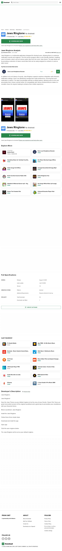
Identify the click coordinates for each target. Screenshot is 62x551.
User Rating (21, 36)
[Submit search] (12, 2)
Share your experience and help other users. (30, 45)
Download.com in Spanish (29, 526)
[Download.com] (5, 2)
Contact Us (25, 524)
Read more (58, 52)
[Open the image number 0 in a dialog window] (7, 109)
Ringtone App (27, 391)
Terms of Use (47, 521)
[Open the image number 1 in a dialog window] (21, 109)
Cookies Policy (47, 524)
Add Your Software (27, 521)
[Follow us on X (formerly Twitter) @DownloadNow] (6, 538)
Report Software (32, 307)
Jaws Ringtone (20, 33)
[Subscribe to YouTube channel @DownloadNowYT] (9, 538)
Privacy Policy (47, 518)
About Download (27, 518)
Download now (17, 41)
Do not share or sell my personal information (49, 527)
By (11, 36)
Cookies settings (48, 530)
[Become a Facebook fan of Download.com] (3, 538)
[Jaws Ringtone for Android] (3, 34)
